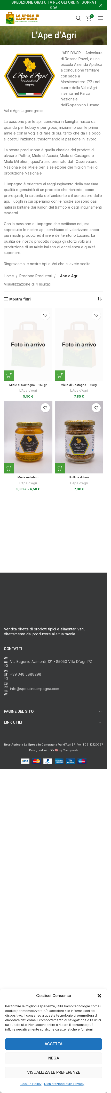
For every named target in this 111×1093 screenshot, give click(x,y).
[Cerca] (78, 18)
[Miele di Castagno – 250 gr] (28, 344)
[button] (99, 995)
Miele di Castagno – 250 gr (28, 385)
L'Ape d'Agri (28, 390)
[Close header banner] (100, 5)
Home (9, 276)
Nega (53, 1058)
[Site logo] (23, 17)
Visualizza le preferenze (53, 1072)
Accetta (53, 1043)
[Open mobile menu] (101, 18)
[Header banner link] (53, 5)
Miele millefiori (28, 477)
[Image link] (53, 779)
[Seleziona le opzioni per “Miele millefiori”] (9, 468)
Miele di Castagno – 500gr (79, 385)
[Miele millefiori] (28, 437)
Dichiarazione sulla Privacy (64, 1084)
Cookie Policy (31, 1084)
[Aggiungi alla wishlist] (45, 315)
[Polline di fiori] (79, 437)
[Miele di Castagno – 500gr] (79, 344)
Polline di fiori (79, 477)
